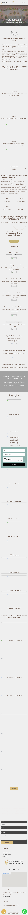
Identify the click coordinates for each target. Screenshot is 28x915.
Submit (14, 464)
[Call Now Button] (3, 911)
